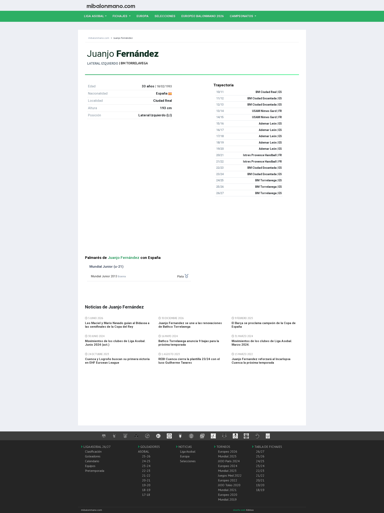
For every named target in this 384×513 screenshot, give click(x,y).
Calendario (92, 461)
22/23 (260, 471)
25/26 (260, 456)
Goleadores (92, 456)
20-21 (146, 480)
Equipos (90, 466)
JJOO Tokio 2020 (229, 485)
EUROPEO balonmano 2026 (204, 16)
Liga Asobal (187, 451)
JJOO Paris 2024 (229, 461)
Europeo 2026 (227, 451)
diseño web (239, 509)
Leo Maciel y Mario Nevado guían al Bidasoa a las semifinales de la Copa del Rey (117, 324)
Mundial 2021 (227, 490)
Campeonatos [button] (242, 16)
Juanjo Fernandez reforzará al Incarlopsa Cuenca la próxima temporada (261, 360)
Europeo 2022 (227, 480)
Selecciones (166, 16)
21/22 (260, 475)
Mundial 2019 (227, 499)
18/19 (260, 490)
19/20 (260, 485)
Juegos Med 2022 (230, 475)
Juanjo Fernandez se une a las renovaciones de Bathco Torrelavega (190, 324)
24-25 (146, 461)
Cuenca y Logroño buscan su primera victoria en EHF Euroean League (117, 360)
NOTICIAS (185, 447)
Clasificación (93, 451)
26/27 (260, 451)
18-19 (146, 490)
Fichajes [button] (120, 16)
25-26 (146, 456)
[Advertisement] (192, 228)
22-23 (146, 471)
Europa (144, 16)
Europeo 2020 (227, 495)
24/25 (260, 461)
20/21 (260, 480)
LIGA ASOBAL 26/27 (97, 447)
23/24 (260, 466)
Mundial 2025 (227, 456)
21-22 (146, 475)
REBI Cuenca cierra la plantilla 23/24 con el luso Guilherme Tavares (189, 360)
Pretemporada (94, 471)
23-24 (146, 466)
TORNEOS (223, 447)
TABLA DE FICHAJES (268, 447)
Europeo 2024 (227, 466)
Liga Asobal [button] (94, 16)
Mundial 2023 (227, 471)
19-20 (146, 485)
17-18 (146, 495)
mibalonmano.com (98, 37)
